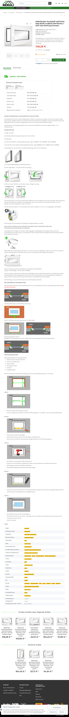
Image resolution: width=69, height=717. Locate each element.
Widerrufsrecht (39, 699)
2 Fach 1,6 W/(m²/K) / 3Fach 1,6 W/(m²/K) (32, 586)
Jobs (20, 695)
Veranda (53, 583)
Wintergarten (27, 583)
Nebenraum (58, 583)
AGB (37, 691)
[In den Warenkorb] (4, 20)
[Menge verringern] (37, 60)
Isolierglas (26, 571)
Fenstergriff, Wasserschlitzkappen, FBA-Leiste (33, 549)
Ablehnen (61, 712)
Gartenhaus (48, 583)
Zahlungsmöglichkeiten (25, 690)
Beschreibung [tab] (7, 67)
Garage (44, 583)
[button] (56, 3)
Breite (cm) (8, 85)
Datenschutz (39, 689)
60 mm (26, 577)
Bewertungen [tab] (17, 67)
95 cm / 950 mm (27, 589)
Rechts (26, 592)
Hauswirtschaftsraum (34, 583)
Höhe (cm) (17, 85)
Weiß (25, 540)
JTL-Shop (62, 715)
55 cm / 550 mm (27, 543)
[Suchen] (49, 3)
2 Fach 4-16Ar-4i (27, 595)
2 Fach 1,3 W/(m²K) (28, 559)
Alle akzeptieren (57, 707)
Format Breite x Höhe (28, 565)
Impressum (38, 697)
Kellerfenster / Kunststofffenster (30, 534)
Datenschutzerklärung (38, 712)
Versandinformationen (25, 693)
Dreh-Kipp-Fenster (28, 546)
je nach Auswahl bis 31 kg (29, 574)
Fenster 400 (27, 528)
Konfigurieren (52, 712)
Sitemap (38, 694)
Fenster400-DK (27, 531)
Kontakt (21, 687)
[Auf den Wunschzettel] (30, 23)
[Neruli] (8, 3)
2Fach (26, 568)
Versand (47, 50)
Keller (40, 583)
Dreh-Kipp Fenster (45, 33)
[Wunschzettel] (59, 3)
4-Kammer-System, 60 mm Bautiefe (31, 552)
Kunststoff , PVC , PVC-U (29, 537)
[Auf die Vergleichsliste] (27, 23)
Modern (26, 580)
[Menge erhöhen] (48, 60)
